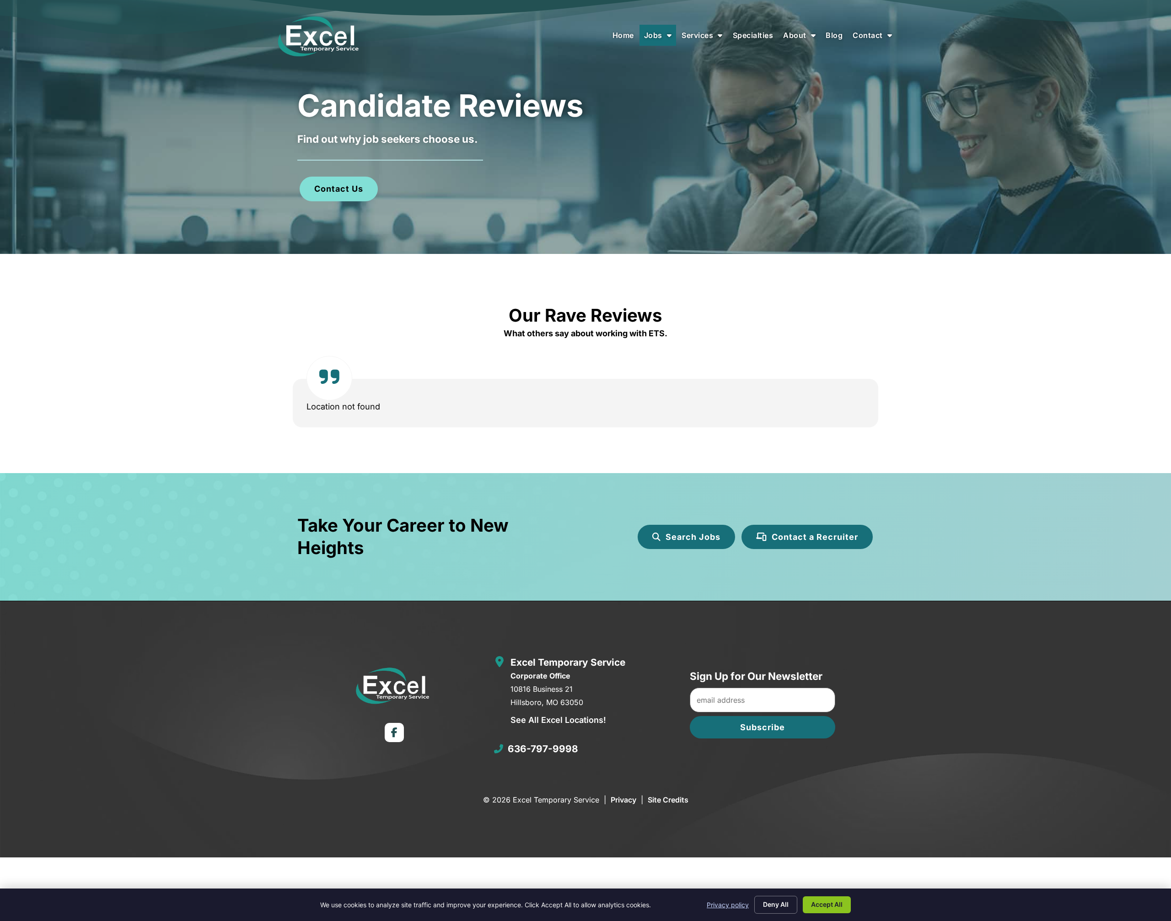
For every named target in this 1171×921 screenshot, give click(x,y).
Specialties (755, 37)
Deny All (776, 904)
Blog (836, 37)
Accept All (827, 904)
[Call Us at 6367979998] (498, 749)
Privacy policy (728, 905)
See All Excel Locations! (558, 720)
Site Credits (668, 799)
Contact (875, 37)
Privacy (623, 799)
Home (625, 37)
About (801, 37)
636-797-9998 (543, 748)
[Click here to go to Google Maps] (499, 661)
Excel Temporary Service (567, 662)
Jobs (660, 37)
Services (704, 37)
